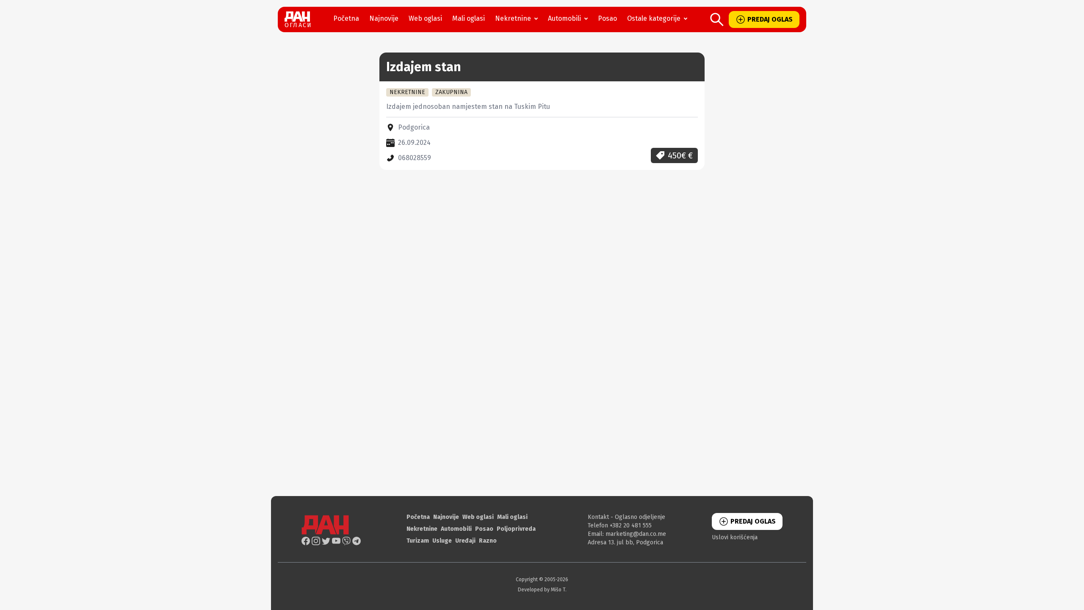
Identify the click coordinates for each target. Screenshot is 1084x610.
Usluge (442, 540)
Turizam (417, 540)
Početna (346, 18)
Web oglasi (425, 18)
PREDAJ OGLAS (770, 19)
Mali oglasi (468, 18)
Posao (607, 18)
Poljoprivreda (516, 528)
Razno (488, 540)
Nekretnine (513, 18)
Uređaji (465, 540)
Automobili (564, 18)
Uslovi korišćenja (735, 537)
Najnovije (383, 18)
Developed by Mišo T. (542, 590)
